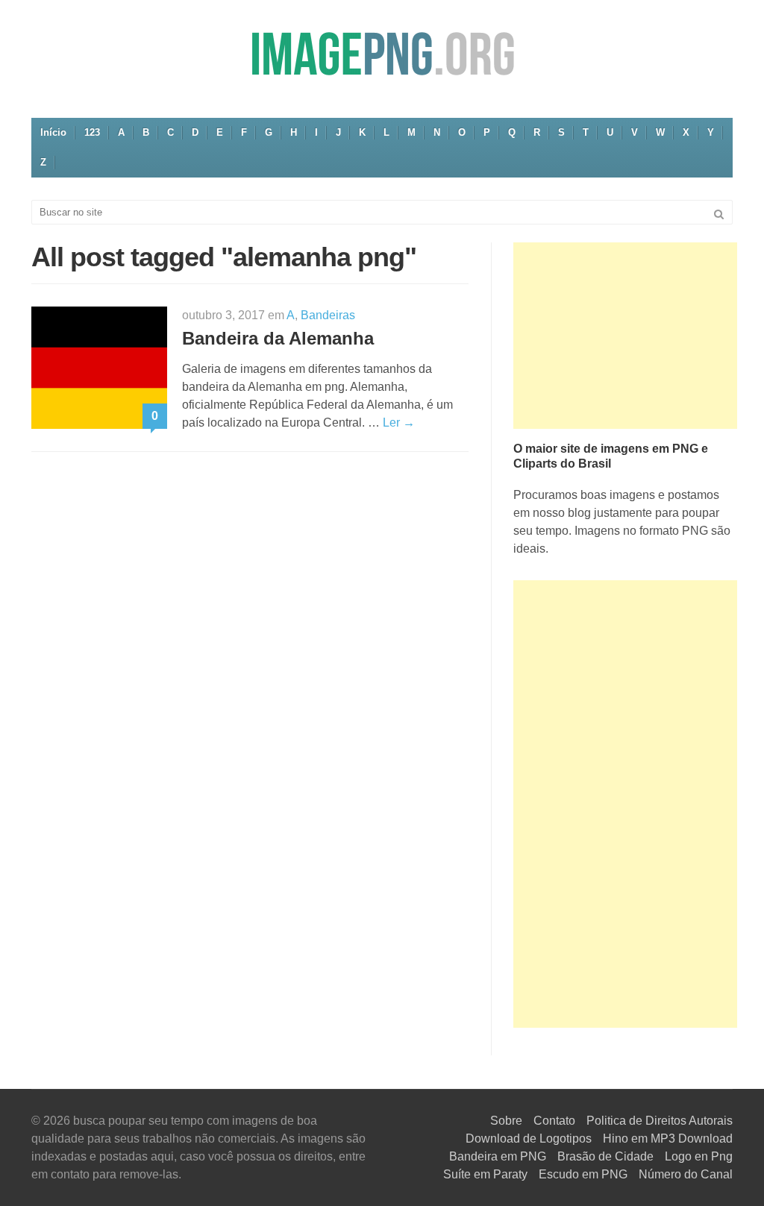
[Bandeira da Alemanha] (99, 366)
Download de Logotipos (529, 1138)
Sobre (506, 1120)
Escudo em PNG (583, 1174)
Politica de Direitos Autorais (659, 1120)
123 (92, 132)
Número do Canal (686, 1174)
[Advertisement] (625, 335)
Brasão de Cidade (605, 1156)
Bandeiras (328, 315)
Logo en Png (699, 1156)
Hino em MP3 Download (668, 1138)
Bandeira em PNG (497, 1156)
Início (53, 132)
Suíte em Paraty (485, 1174)
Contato (554, 1120)
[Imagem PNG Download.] (382, 53)
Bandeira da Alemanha (278, 338)
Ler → (399, 422)
